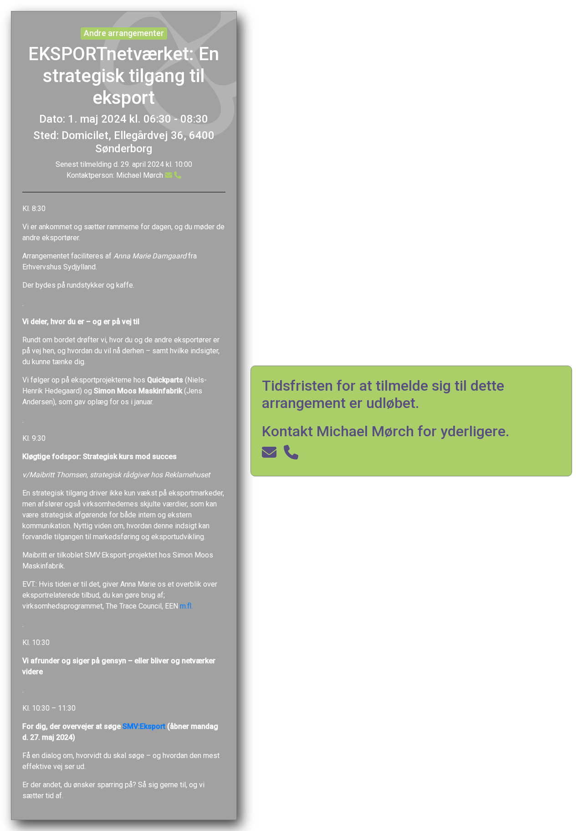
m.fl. (186, 606)
